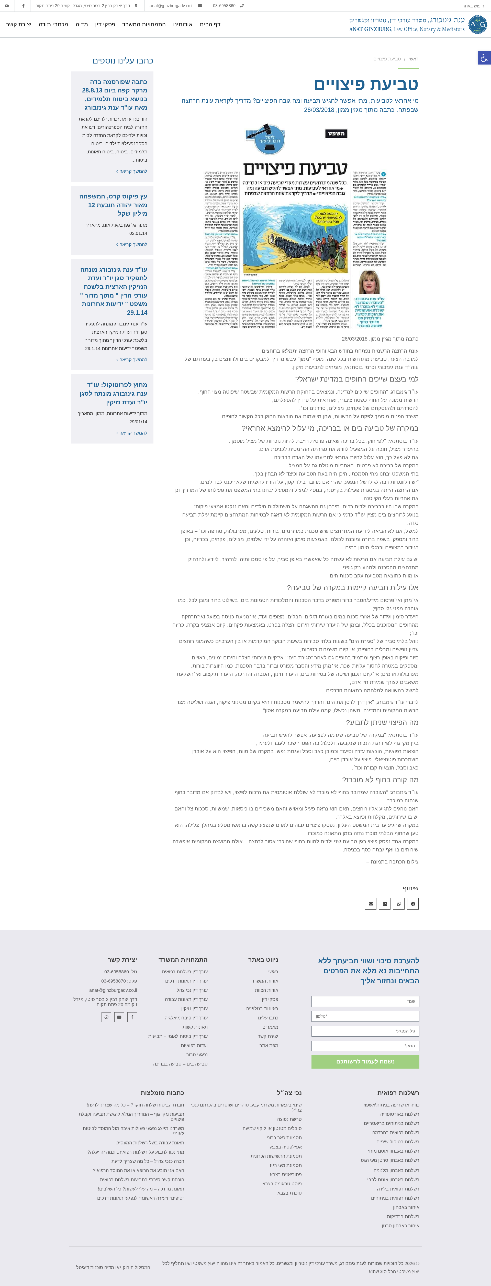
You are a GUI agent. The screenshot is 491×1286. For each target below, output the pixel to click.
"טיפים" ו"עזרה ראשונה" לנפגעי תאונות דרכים (140, 1198)
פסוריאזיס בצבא (286, 1174)
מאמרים (270, 1027)
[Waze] (106, 1017)
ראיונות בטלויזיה (262, 1008)
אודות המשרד (265, 981)
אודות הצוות (266, 990)
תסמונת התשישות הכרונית (276, 1156)
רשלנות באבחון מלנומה (396, 1170)
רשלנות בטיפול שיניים (397, 1141)
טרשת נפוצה (289, 1119)
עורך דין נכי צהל (192, 990)
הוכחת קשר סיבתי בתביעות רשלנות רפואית (142, 1179)
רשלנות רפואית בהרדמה (395, 1132)
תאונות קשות (195, 1027)
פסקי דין (105, 24)
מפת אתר (269, 1045)
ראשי (273, 971)
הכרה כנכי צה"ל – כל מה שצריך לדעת (147, 1161)
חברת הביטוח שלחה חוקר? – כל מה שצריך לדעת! (135, 1105)
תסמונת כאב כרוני (284, 1137)
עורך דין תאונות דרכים (186, 981)
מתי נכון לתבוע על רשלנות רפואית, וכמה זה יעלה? (135, 1152)
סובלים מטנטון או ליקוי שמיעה (272, 1128)
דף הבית (210, 24)
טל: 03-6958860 (120, 971)
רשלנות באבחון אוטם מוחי (393, 1151)
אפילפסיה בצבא (286, 1147)
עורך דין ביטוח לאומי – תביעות (178, 1036)
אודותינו (183, 24)
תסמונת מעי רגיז (286, 1165)
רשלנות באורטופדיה (399, 1114)
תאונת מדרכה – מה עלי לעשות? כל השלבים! (141, 1189)
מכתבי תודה (54, 24)
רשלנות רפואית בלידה (398, 1189)
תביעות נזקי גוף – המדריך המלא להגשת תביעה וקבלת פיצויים (131, 1117)
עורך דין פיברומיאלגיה (186, 1017)
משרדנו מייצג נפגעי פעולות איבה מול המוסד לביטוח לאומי (133, 1131)
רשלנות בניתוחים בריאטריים (391, 1123)
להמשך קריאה (132, 171)
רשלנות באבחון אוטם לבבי (393, 1179)
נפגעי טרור (197, 1054)
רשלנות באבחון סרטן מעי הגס (390, 1160)
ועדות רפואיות (194, 1045)
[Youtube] (119, 1017)
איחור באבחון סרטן (400, 1225)
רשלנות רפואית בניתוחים (395, 1198)
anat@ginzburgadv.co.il (113, 990)
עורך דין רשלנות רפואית (185, 971)
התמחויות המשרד (144, 24)
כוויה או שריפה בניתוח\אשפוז (391, 1105)
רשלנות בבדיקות (403, 1216)
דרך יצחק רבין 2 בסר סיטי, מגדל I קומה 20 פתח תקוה (105, 1002)
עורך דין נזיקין (194, 1008)
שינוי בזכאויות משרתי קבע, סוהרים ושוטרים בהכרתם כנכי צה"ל (246, 1107)
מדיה (82, 24)
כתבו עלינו (268, 1017)
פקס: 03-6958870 (119, 981)
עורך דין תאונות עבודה (186, 999)
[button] (413, 904)
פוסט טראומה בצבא (282, 1183)
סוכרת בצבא (289, 1193)
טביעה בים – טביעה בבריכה (180, 1064)
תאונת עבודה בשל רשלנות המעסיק (150, 1142)
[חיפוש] (382, 6)
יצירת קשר (19, 24)
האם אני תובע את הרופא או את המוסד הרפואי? (138, 1170)
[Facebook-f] (132, 1017)
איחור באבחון (406, 1207)
